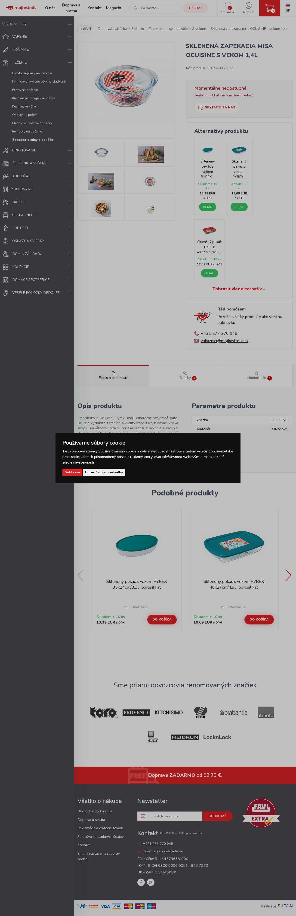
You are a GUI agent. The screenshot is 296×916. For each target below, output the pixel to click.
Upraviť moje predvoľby (104, 472)
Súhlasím (72, 472)
